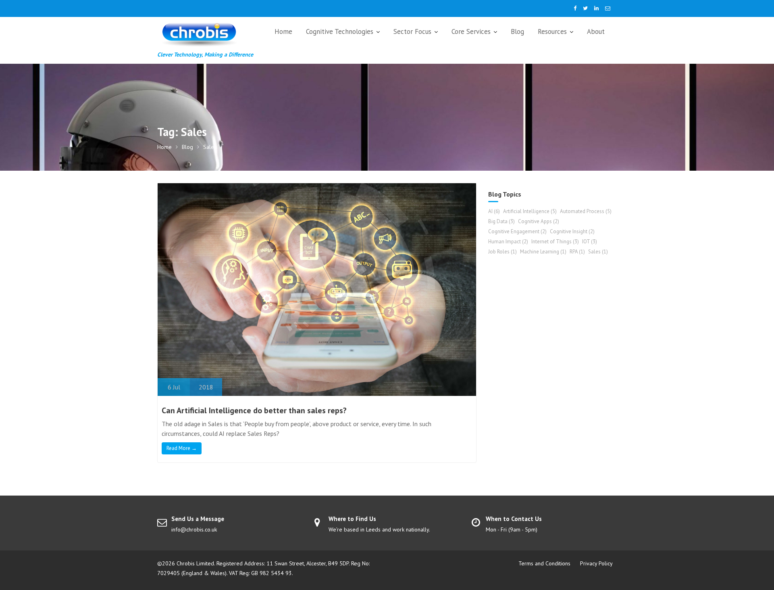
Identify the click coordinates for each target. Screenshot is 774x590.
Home (283, 31)
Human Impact (508, 241)
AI (494, 211)
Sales (598, 251)
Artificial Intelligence (530, 211)
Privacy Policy (596, 563)
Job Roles (502, 251)
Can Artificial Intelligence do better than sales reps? (254, 410)
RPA (577, 251)
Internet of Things (555, 241)
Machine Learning (543, 251)
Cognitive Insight (572, 231)
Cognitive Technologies (339, 31)
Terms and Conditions (544, 563)
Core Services (471, 31)
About (596, 31)
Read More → (181, 448)
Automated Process (586, 211)
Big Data (501, 221)
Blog (517, 31)
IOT (589, 241)
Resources (552, 31)
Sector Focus (412, 31)
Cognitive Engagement (517, 231)
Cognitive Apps (538, 221)
